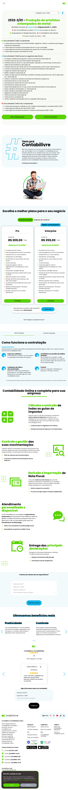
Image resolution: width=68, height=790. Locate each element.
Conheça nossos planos (30, 163)
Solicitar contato (34, 603)
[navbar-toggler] (4, 3)
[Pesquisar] (62, 13)
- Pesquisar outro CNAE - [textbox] (43, 13)
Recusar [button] (28, 785)
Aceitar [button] (11, 785)
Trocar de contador (50, 117)
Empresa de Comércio (42, 220)
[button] (2, 632)
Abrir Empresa (19, 333)
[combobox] (47, 13)
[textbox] (34, 592)
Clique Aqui (48, 309)
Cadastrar (34, 706)
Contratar (17, 301)
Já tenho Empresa (49, 333)
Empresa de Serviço (25, 220)
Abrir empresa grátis (17, 117)
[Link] (50, 715)
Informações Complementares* (34, 320)
